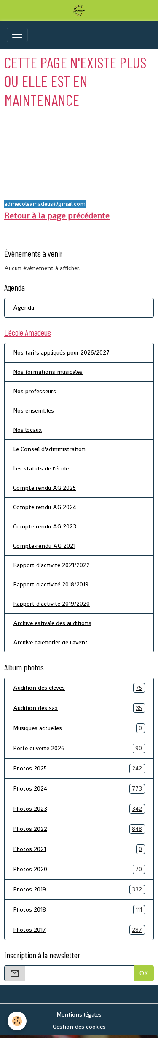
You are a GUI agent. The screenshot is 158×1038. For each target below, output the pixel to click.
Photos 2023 (77, 809)
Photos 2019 (77, 889)
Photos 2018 (77, 910)
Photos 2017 (77, 930)
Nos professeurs (34, 391)
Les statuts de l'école (41, 468)
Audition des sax (77, 708)
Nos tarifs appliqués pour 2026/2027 (61, 352)
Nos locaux (27, 430)
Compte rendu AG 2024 (44, 507)
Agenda (23, 307)
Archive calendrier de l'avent (50, 642)
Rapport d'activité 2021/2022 (51, 565)
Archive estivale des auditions (52, 623)
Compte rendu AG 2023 (44, 526)
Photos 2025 (77, 769)
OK (143, 973)
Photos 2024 (77, 789)
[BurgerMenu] (17, 35)
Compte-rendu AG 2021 (44, 545)
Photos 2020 (77, 869)
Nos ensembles (33, 410)
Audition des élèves (77, 688)
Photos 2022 (77, 829)
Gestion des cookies (79, 1026)
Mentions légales (79, 1014)
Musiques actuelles (77, 728)
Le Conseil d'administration (49, 449)
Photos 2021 (77, 849)
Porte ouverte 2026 (77, 748)
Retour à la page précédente (57, 215)
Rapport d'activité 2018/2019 (50, 584)
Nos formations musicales (48, 372)
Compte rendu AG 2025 (44, 487)
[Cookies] (17, 1021)
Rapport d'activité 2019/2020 (51, 603)
